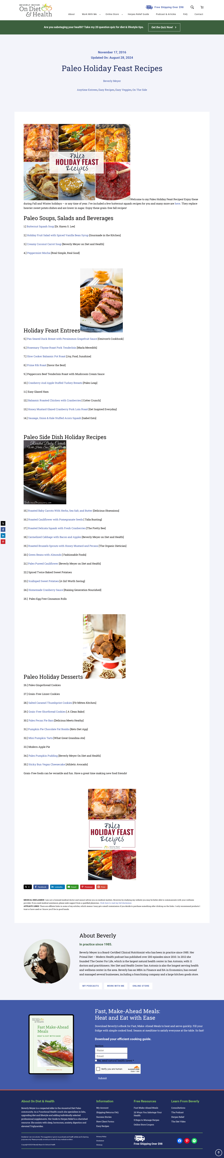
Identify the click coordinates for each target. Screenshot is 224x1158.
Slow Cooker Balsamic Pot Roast (46, 356)
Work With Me (115, 986)
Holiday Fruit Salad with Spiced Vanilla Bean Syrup (58, 235)
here (177, 203)
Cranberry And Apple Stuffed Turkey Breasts (55, 383)
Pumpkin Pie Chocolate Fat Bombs (48, 729)
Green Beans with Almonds (44, 554)
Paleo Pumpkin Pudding (43, 755)
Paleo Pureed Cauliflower (43, 563)
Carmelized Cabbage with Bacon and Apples (54, 537)
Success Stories (104, 1116)
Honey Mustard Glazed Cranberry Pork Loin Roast (58, 409)
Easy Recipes (106, 89)
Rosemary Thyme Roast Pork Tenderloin (51, 347)
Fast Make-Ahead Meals (146, 1107)
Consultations (178, 1107)
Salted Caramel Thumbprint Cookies (50, 702)
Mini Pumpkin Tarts (40, 738)
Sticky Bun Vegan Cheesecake (46, 764)
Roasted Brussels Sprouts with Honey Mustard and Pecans (63, 546)
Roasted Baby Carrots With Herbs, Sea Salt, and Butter (60, 510)
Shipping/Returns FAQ (107, 1112)
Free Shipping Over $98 (169, 7)
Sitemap (99, 1145)
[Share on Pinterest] (3, 541)
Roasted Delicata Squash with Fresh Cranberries (57, 528)
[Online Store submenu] (122, 14)
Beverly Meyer (112, 81)
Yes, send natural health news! (115, 1060)
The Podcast (177, 1112)
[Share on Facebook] (3, 529)
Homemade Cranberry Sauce (45, 590)
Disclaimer (100, 1141)
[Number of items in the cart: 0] (202, 7)
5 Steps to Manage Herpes (146, 1120)
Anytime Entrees (87, 89)
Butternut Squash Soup (40, 226)
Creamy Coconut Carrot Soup (44, 244)
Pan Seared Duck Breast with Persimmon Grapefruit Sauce (62, 339)
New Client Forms (105, 1121)
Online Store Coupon (144, 1124)
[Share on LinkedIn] (3, 535)
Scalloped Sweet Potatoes (43, 581)
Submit (102, 1078)
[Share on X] (3, 523)
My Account (102, 1107)
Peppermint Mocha (38, 253)
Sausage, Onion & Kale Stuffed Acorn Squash (54, 418)
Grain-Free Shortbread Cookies (47, 711)
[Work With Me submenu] (100, 14)
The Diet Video (178, 1121)
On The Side (139, 89)
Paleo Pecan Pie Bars (40, 720)
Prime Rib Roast (36, 365)
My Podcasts (90, 986)
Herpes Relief (177, 1116)
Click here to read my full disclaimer (115, 903)
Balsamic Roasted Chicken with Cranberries (54, 400)
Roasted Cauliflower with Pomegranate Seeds (55, 519)
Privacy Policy (101, 1137)
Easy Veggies (123, 89)
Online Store (141, 986)
